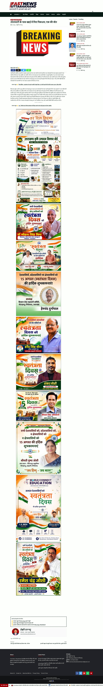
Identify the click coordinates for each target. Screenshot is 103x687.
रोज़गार (47, 14)
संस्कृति (64, 14)
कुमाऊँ (84, 34)
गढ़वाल (20, 19)
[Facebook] (13, 70)
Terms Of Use (44, 673)
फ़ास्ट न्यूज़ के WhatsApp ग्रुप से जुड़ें (21, 621)
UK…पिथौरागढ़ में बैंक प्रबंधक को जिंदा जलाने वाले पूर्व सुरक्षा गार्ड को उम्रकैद (84, 67)
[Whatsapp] (28, 70)
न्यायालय (86, 63)
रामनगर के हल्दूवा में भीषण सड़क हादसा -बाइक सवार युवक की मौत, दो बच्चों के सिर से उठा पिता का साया (84, 27)
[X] (18, 70)
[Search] (93, 11)
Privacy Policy (36, 673)
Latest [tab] (71, 19)
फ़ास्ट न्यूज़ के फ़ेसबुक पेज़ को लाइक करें (23, 623)
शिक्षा (37, 14)
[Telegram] (23, 70)
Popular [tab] (75, 19)
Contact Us (18, 673)
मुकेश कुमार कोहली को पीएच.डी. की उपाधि (84, 46)
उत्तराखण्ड (16, 14)
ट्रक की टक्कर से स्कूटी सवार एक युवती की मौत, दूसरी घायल (53, 642)
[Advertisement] (39, 606)
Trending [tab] (80, 19)
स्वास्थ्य (42, 14)
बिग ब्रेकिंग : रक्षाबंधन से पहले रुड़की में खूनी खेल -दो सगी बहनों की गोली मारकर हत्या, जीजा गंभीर (84, 57)
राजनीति (32, 14)
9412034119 (42, 625)
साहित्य (58, 14)
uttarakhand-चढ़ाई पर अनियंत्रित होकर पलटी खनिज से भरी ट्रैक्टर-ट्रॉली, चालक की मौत (84, 37)
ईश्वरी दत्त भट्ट (19, 25)
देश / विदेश (25, 14)
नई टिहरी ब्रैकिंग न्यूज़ (16, 638)
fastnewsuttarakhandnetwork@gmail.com (79, 662)
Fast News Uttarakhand (53, 677)
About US (12, 673)
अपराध (53, 14)
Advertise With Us (27, 673)
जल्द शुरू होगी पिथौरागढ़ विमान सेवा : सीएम (20, 642)
